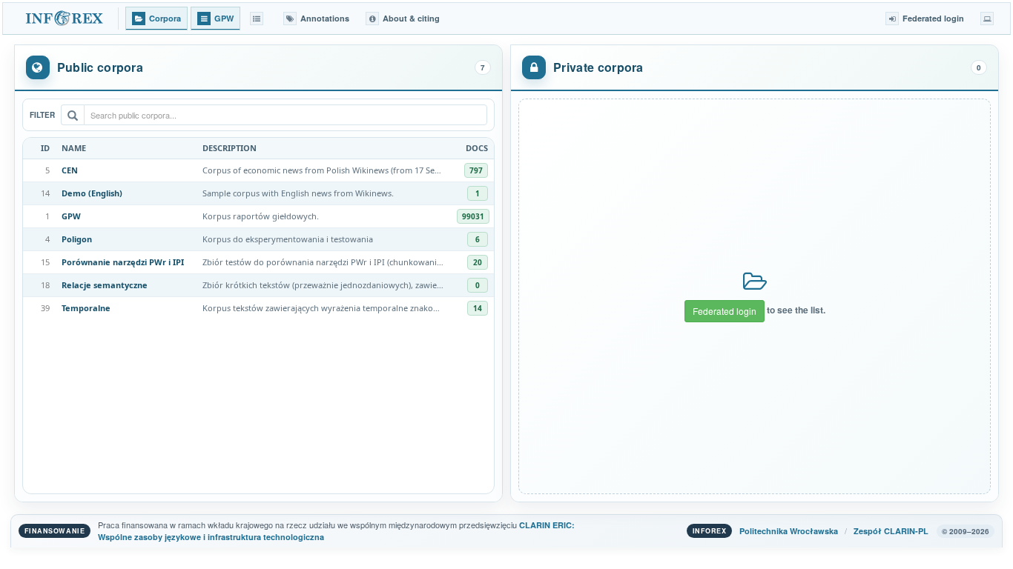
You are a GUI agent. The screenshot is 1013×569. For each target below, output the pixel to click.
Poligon (77, 238)
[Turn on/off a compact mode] (987, 18)
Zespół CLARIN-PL (891, 530)
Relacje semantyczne (105, 284)
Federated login (724, 311)
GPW (71, 216)
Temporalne (86, 307)
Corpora (165, 18)
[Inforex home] (66, 18)
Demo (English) (92, 193)
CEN (70, 170)
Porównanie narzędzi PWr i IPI (123, 261)
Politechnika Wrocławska (788, 530)
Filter (42, 115)
